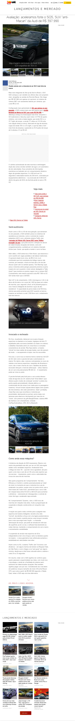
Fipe (35, 207)
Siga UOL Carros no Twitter (19, 220)
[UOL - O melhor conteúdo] (11, 2)
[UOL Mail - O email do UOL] (55, 3)
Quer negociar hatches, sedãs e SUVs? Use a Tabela (40, 202)
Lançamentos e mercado (37, 8)
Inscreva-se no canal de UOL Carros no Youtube (41, 211)
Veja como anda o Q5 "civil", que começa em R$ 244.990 (41, 196)
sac (52, 2)
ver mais (24, 713)
